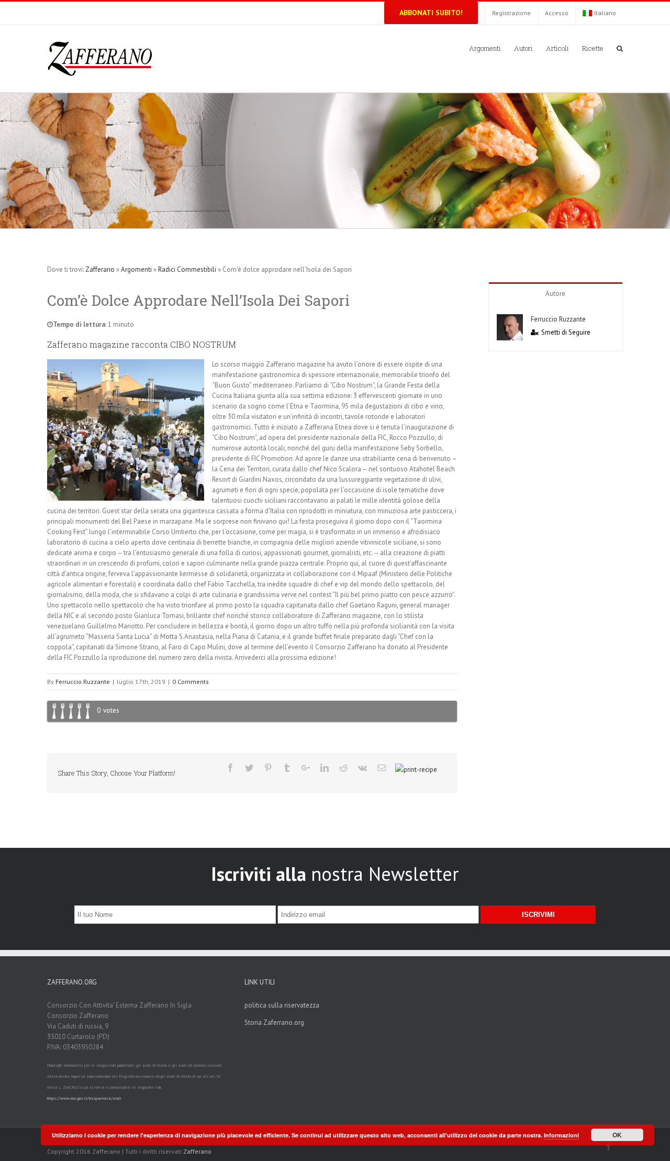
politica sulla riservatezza (281, 1005)
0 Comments (190, 681)
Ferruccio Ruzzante (82, 681)
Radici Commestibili (187, 269)
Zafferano (100, 269)
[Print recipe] (416, 770)
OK (617, 1135)
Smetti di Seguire (565, 332)
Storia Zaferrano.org (274, 1022)
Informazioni (561, 1135)
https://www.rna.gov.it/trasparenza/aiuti (84, 1098)
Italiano (605, 13)
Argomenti (136, 269)
